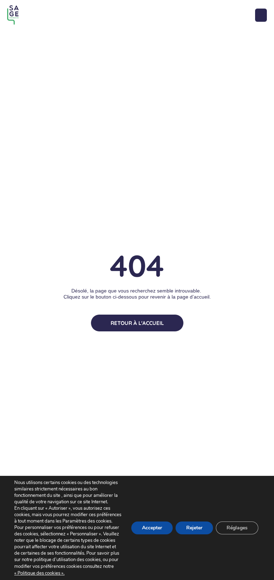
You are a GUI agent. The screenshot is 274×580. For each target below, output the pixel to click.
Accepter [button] (152, 527)
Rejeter (194, 527)
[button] (261, 15)
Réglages (237, 527)
